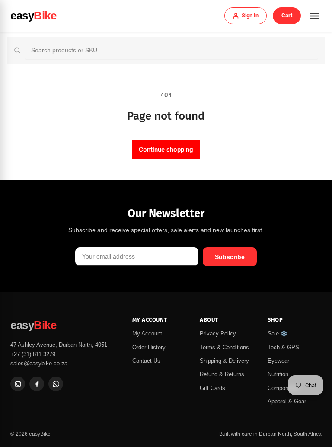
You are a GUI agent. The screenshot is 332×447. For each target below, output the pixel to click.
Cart (286, 15)
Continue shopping (166, 149)
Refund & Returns (222, 374)
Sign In (250, 15)
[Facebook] (36, 384)
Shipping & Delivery (224, 361)
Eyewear (278, 361)
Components (283, 388)
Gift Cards (212, 388)
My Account (147, 333)
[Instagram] (17, 384)
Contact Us (146, 361)
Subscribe (230, 256)
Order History (149, 347)
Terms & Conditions (224, 347)
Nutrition (278, 374)
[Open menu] (314, 16)
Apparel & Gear (287, 401)
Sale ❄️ (277, 333)
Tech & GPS (283, 347)
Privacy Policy (218, 333)
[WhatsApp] (55, 384)
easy (33, 15)
